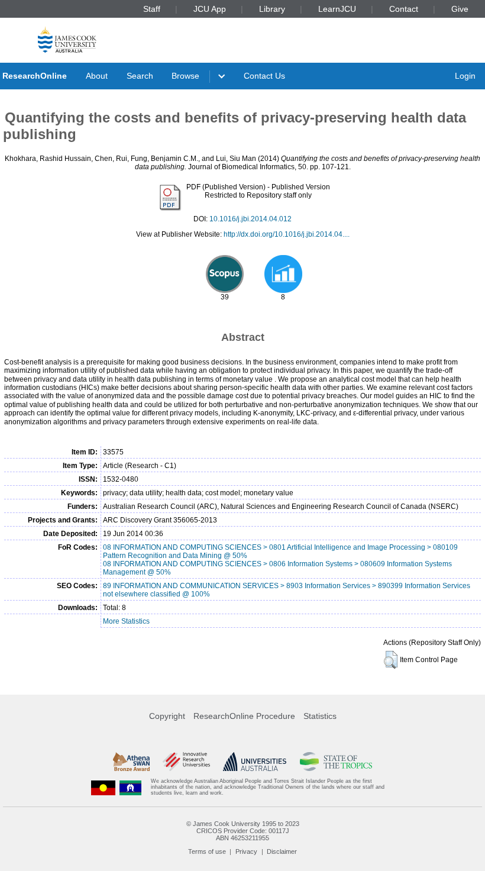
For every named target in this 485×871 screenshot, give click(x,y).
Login (465, 75)
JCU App (209, 9)
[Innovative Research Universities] (186, 761)
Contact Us (264, 75)
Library (272, 9)
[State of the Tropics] (336, 761)
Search (140, 75)
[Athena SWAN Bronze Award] (131, 761)
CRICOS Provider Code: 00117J (242, 830)
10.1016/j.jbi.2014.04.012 (250, 219)
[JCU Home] (67, 39)
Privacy (246, 851)
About (97, 75)
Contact (403, 9)
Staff (151, 9)
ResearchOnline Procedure (244, 716)
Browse (185, 75)
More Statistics (126, 621)
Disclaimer (282, 851)
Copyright (167, 716)
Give (459, 9)
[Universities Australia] (254, 761)
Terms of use (207, 851)
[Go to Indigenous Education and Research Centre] (103, 787)
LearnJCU (337, 9)
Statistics (320, 716)
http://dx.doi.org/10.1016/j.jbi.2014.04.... (287, 234)
